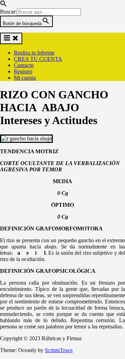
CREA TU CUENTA (38, 59)
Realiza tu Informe (34, 53)
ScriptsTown (59, 350)
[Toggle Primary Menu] (11, 38)
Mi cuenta (25, 78)
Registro (23, 71)
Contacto (24, 65)
